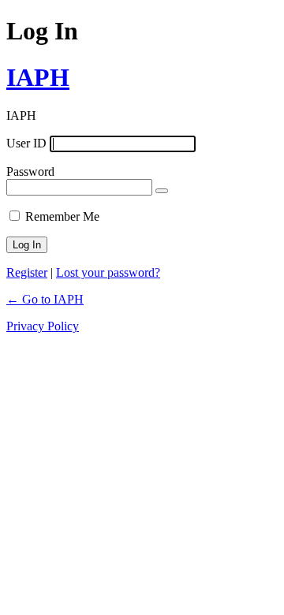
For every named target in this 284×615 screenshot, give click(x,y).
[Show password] (161, 190)
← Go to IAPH (45, 299)
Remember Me (62, 216)
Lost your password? (108, 272)
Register (26, 272)
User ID (26, 143)
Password (30, 171)
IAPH (37, 77)
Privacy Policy (42, 326)
